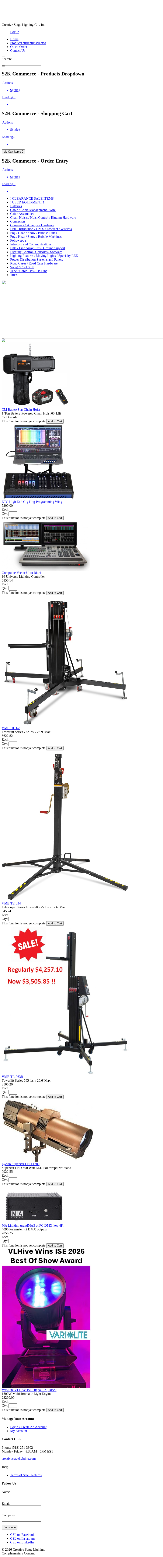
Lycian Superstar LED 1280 (20, 1164)
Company (8, 1515)
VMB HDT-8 (11, 728)
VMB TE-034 (11, 903)
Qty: (5, 513)
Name (6, 1492)
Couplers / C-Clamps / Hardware (32, 225)
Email (6, 1503)
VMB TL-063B (12, 1076)
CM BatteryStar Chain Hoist (21, 409)
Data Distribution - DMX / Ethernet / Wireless (41, 229)
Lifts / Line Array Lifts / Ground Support (37, 248)
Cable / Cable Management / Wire (33, 210)
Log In (14, 32)
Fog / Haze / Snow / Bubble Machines (36, 236)
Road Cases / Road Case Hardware (34, 263)
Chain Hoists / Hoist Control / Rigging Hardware (43, 217)
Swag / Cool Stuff (22, 267)
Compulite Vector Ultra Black (22, 573)
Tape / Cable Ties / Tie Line (28, 271)
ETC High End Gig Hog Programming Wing (32, 502)
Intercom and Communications (30, 244)
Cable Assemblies (22, 214)
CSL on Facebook (22, 1534)
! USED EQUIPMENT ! (27, 202)
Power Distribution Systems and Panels (36, 259)
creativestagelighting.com (19, 1458)
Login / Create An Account (28, 1427)
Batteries (16, 206)
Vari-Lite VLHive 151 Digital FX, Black (29, 1390)
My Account (18, 1431)
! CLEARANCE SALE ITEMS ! (33, 198)
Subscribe (9, 1527)
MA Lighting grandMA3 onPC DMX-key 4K (32, 1225)
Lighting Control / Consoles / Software (36, 252)
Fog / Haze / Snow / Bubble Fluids (33, 233)
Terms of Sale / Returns (26, 1475)
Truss (13, 275)
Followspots (18, 240)
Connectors (17, 221)
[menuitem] (85, 90)
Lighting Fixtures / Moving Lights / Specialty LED (44, 255)
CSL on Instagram (22, 1538)
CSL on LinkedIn (22, 1542)
